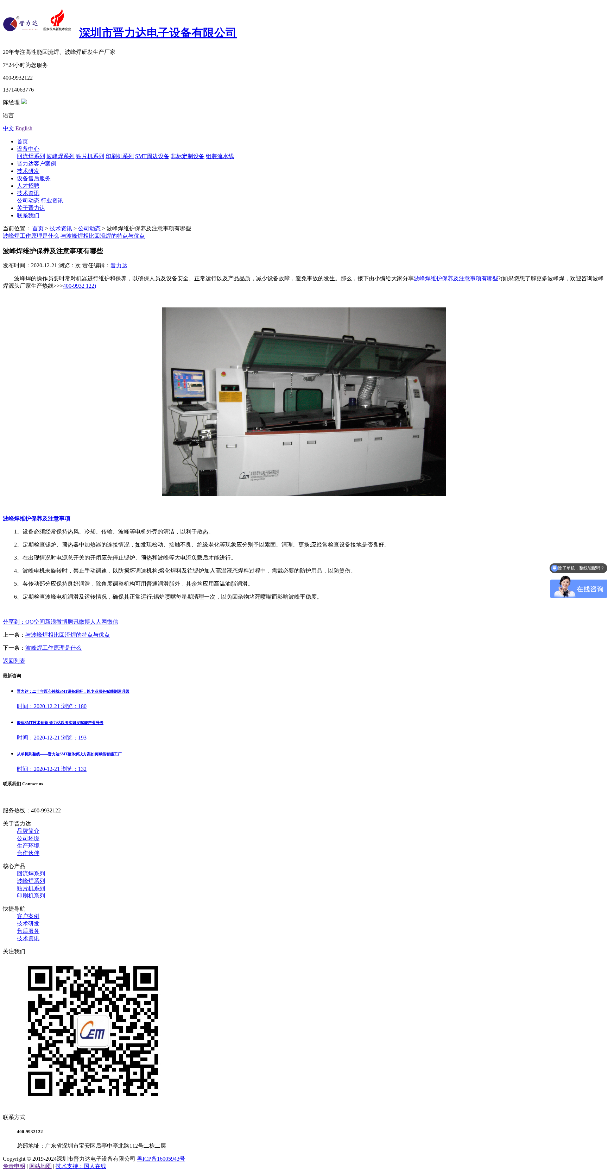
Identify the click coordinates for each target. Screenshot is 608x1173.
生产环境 (28, 846)
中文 (8, 128)
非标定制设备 (187, 156)
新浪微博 (56, 622)
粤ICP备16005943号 (161, 1159)
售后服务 (28, 931)
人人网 (98, 622)
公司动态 (28, 201)
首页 (22, 141)
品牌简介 (28, 831)
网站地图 (40, 1166)
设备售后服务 (34, 178)
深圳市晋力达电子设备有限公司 (158, 32)
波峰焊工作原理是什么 (31, 236)
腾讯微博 (79, 622)
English (23, 128)
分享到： (14, 622)
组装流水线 (220, 156)
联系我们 (28, 215)
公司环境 (28, 838)
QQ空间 (35, 622)
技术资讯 (28, 193)
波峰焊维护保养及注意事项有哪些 (456, 278)
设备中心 (28, 149)
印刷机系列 (120, 156)
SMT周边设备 (152, 156)
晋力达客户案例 (36, 164)
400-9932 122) (79, 286)
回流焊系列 (31, 156)
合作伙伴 (28, 853)
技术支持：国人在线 (81, 1166)
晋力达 (118, 265)
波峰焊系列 (60, 156)
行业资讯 (52, 201)
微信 (112, 622)
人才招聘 (28, 186)
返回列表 (14, 661)
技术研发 (28, 171)
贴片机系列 (90, 156)
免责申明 (14, 1166)
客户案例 (28, 916)
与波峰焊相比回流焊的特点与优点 (103, 236)
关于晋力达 (31, 208)
